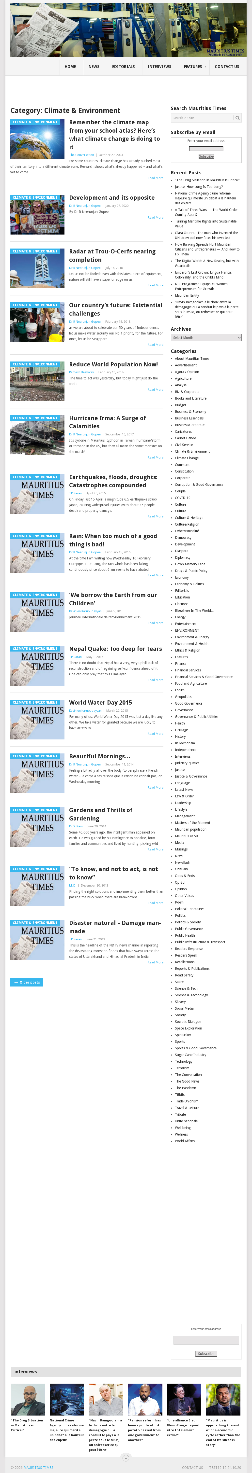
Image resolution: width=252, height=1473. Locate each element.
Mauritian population (190, 829)
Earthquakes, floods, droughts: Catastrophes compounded (113, 481)
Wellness (181, 1134)
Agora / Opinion (187, 372)
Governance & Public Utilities (196, 717)
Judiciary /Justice (187, 763)
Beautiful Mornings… (100, 756)
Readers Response (189, 949)
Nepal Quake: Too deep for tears (115, 648)
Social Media (184, 1008)
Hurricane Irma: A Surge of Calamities (107, 422)
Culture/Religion (187, 524)
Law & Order (184, 796)
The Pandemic (185, 1088)
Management (185, 816)
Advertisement (186, 365)
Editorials (123, 66)
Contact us (227, 66)
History (180, 736)
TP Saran (75, 493)
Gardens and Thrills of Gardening (100, 814)
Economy (182, 577)
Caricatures (183, 431)
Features (193, 66)
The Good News (187, 1081)
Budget (180, 405)
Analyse (181, 385)
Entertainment (185, 624)
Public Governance (189, 929)
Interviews (159, 66)
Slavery (180, 1002)
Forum (180, 690)
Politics (180, 915)
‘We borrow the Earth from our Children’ (113, 599)
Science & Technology (191, 995)
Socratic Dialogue (188, 1022)
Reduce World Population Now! (113, 364)
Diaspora (181, 551)
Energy (180, 617)
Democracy (183, 538)
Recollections (184, 962)
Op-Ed (180, 882)
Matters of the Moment (192, 823)
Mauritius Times (38, 1468)
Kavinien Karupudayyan (85, 611)
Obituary (181, 869)
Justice (180, 770)
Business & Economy (190, 412)
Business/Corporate (190, 425)
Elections (181, 604)
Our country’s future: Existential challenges (116, 309)
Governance (184, 710)
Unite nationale (186, 1121)
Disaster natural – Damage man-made (115, 927)
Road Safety (184, 975)
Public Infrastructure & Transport (200, 942)
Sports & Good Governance (196, 1048)
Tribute (180, 1114)
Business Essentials (189, 418)
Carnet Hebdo (185, 438)
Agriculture (183, 378)
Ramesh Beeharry (81, 372)
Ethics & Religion (187, 650)
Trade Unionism (186, 1101)
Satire (179, 982)
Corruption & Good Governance (199, 484)
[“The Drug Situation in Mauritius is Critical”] (28, 1400)
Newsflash (182, 862)
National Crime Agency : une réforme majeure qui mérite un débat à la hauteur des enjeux (205, 198)
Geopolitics (183, 697)
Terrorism (182, 1068)
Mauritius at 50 (186, 836)
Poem (179, 902)
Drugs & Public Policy (191, 571)
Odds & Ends (185, 876)
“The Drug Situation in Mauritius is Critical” (207, 180)
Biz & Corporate (187, 392)
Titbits (180, 1095)
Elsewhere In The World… (194, 610)
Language (182, 783)
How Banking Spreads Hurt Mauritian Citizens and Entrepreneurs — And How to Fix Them (207, 249)
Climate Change (187, 458)
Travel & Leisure (187, 1108)
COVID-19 (182, 498)
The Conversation (81, 155)
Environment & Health (191, 644)
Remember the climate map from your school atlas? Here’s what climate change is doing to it (114, 135)
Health (180, 723)
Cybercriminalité (187, 531)
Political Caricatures (189, 909)
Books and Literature (190, 398)
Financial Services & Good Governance (204, 677)
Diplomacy (182, 557)
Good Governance (188, 703)
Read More (155, 178)
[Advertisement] (95, 87)
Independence (185, 750)
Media (179, 843)
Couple (180, 491)
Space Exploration (188, 1028)
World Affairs (185, 1141)
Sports (180, 1041)
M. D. (72, 885)
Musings (181, 849)
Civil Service (184, 445)
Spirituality (183, 1035)
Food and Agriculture (191, 683)
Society (180, 1015)
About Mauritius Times (192, 359)
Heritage (181, 730)
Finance (180, 664)
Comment (182, 465)
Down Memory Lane (190, 564)
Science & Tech (186, 988)
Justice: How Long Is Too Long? (199, 187)
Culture (180, 504)
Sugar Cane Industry (190, 1055)
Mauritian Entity (187, 295)
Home (70, 66)
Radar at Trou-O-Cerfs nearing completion (112, 255)
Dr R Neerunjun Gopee (85, 206)
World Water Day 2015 (100, 702)
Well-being (183, 1128)
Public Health (185, 935)
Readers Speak (186, 955)
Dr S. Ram (76, 826)
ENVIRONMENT (187, 630)
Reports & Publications (192, 969)
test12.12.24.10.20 (225, 1468)
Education (182, 597)
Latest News (184, 790)
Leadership (183, 803)
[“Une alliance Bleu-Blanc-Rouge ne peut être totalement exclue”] (184, 1400)
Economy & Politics (189, 584)
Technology (183, 1061)
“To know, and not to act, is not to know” (113, 873)
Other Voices (184, 896)
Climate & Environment (192, 451)
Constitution (184, 471)
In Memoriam (185, 743)
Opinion (181, 889)
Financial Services (188, 670)
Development (185, 544)
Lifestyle (181, 809)
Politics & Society (188, 922)
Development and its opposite (112, 197)
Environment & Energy (192, 637)
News (94, 66)
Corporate (182, 478)
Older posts (29, 982)
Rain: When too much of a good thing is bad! (113, 540)
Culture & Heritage (189, 518)
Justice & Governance (191, 776)
